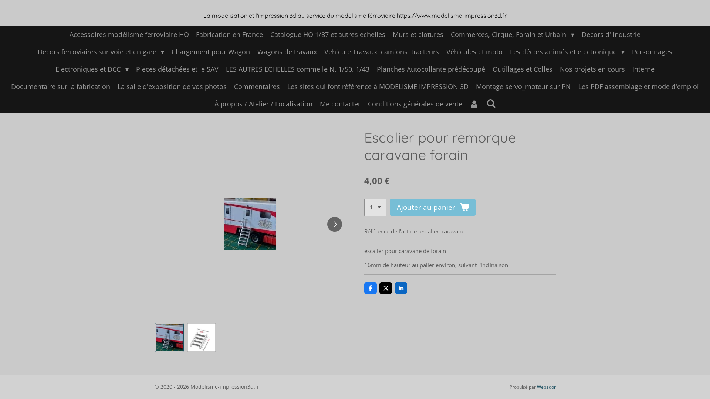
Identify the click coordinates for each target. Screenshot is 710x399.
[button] (169, 337)
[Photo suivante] (334, 224)
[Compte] (474, 104)
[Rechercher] (491, 103)
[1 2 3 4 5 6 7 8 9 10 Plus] (375, 207)
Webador (546, 387)
